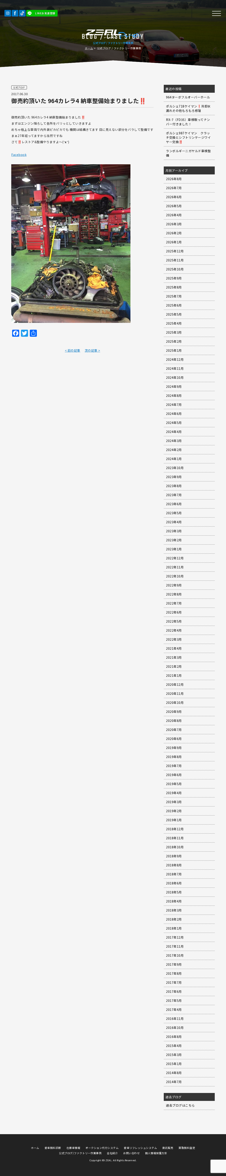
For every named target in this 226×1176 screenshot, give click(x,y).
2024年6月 (174, 413)
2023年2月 (174, 540)
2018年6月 (174, 883)
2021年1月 (174, 675)
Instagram (7, 13)
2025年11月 (175, 260)
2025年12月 (175, 251)
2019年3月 (174, 802)
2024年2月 (174, 449)
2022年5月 (174, 621)
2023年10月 (175, 468)
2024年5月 (174, 422)
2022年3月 (174, 639)
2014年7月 (174, 1082)
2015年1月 (174, 1063)
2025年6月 (174, 305)
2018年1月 (174, 928)
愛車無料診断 (53, 1148)
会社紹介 (112, 1153)
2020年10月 (175, 702)
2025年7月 (174, 296)
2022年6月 (174, 612)
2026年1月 (174, 242)
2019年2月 (174, 811)
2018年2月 (174, 919)
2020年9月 (174, 711)
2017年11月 (175, 946)
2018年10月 (175, 847)
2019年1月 (174, 820)
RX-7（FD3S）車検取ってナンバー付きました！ (188, 121)
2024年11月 (175, 368)
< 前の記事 (72, 350)
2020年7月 (174, 729)
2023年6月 (174, 504)
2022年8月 (174, 594)
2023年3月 (174, 531)
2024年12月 (175, 359)
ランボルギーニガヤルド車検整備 (188, 153)
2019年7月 (174, 766)
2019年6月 (174, 775)
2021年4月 (174, 648)
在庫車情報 (73, 1148)
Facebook (15, 13)
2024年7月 (174, 404)
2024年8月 (174, 395)
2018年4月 (174, 901)
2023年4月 (174, 522)
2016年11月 (175, 1018)
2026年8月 (174, 179)
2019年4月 (174, 793)
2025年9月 (174, 278)
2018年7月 (174, 874)
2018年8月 (174, 865)
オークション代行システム (102, 1148)
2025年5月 (174, 314)
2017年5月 (174, 1000)
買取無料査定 (187, 1148)
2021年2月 (174, 666)
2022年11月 (175, 567)
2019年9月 (174, 747)
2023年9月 (174, 477)
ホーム (89, 48)
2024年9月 (174, 386)
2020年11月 (175, 693)
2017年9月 (174, 964)
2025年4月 (174, 323)
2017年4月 (174, 1009)
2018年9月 (174, 856)
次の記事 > (92, 350)
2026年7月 (174, 188)
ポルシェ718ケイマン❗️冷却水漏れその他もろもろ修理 (188, 108)
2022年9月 (174, 585)
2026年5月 (174, 206)
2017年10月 (175, 955)
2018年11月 (175, 838)
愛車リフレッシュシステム (140, 1148)
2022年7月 (174, 603)
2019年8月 (174, 756)
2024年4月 (174, 431)
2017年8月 (174, 973)
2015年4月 (174, 1045)
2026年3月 (174, 224)
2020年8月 (174, 720)
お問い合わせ (131, 1153)
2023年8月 (174, 486)
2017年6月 (174, 991)
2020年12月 (175, 684)
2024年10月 (175, 377)
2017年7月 (174, 982)
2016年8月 (174, 1036)
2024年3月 (174, 440)
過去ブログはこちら (180, 1105)
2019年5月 (174, 784)
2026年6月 (174, 197)
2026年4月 (174, 215)
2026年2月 (174, 233)
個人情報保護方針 (156, 1153)
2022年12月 (175, 558)
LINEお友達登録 (45, 13)
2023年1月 (174, 549)
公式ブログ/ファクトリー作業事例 (80, 1153)
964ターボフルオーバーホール (188, 97)
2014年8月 (174, 1073)
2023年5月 (174, 513)
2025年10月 (175, 269)
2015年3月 (174, 1054)
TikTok (22, 13)
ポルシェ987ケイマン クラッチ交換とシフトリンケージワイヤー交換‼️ (188, 137)
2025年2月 (174, 341)
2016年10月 (175, 1027)
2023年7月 (174, 495)
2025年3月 (174, 332)
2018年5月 (174, 892)
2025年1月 (174, 350)
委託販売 (167, 1148)
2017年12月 (175, 937)
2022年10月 (175, 576)
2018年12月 (175, 829)
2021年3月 (174, 657)
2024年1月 (174, 459)
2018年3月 (174, 910)
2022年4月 (174, 630)
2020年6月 (174, 738)
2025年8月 (174, 287)
